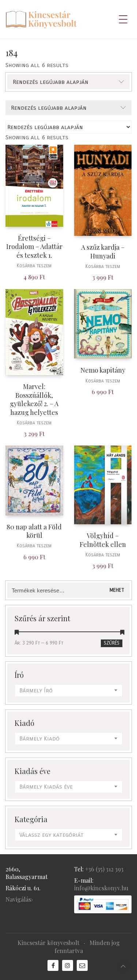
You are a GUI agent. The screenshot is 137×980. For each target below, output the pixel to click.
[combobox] (68, 690)
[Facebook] (52, 965)
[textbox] (68, 690)
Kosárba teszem (34, 266)
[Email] (82, 965)
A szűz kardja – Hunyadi (103, 251)
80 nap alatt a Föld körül (34, 531)
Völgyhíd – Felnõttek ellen (103, 540)
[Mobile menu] (123, 19)
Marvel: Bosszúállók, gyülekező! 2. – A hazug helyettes (34, 399)
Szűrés (111, 643)
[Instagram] (67, 965)
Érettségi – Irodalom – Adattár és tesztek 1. (34, 247)
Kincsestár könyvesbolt (48, 942)
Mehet (117, 590)
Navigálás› (19, 899)
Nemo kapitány (102, 370)
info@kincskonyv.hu (101, 888)
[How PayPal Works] (103, 904)
